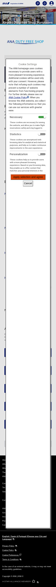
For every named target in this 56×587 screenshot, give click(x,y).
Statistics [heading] (15, 134)
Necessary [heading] (16, 117)
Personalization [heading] (19, 154)
